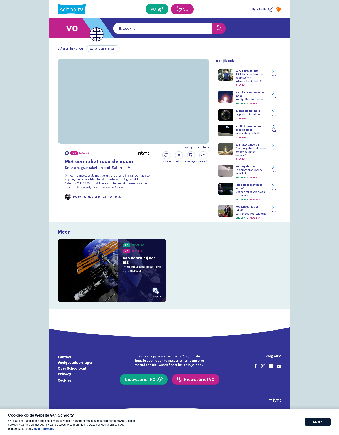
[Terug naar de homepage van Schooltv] (72, 9)
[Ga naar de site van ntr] (275, 400)
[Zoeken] (219, 28)
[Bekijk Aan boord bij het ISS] (112, 270)
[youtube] (279, 366)
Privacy (64, 374)
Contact (65, 357)
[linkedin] (271, 366)
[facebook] (255, 366)
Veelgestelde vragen (75, 362)
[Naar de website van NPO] (278, 9)
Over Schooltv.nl (72, 368)
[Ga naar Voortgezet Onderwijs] (75, 28)
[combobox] (162, 28)
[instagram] (263, 366)
